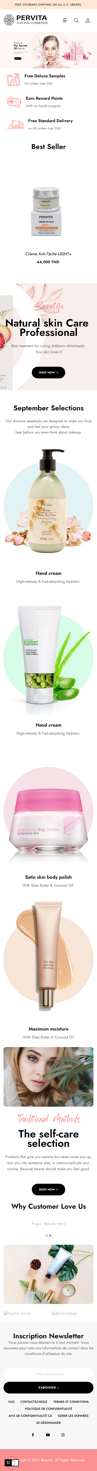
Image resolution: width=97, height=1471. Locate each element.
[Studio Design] (64, 1313)
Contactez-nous (33, 1402)
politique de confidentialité (48, 1409)
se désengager (48, 1423)
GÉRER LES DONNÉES (73, 1416)
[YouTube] (48, 1435)
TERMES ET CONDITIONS (71, 1402)
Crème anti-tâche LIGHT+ (48, 254)
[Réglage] (88, 20)
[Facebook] (33, 1435)
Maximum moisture (49, 1029)
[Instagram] (63, 1435)
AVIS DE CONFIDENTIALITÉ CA (30, 1416)
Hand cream (48, 573)
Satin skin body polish (48, 877)
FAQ (11, 1402)
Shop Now (17, 58)
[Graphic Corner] (17, 1313)
